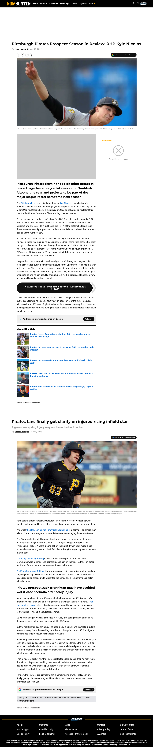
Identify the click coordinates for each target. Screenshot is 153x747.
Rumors (43, 4)
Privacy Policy (103, 729)
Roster (74, 4)
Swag (67, 725)
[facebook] (133, 3)
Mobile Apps (23, 729)
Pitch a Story (71, 729)
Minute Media (17, 740)
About (19, 725)
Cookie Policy (23, 734)
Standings (64, 4)
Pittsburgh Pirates (29, 203)
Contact (101, 725)
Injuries (83, 4)
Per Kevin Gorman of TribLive (30, 571)
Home (19, 403)
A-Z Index (101, 734)
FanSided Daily (46, 729)
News (35, 4)
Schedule (53, 4)
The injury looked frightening (30, 558)
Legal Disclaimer (47, 734)
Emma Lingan (22, 432)
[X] (138, 3)
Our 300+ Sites (127, 725)
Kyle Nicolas (65, 203)
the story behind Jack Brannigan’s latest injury (48, 530)
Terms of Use (126, 729)
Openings (43, 725)
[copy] (31, 55)
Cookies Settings (128, 734)
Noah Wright (21, 49)
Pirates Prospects (32, 403)
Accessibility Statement (76, 734)
